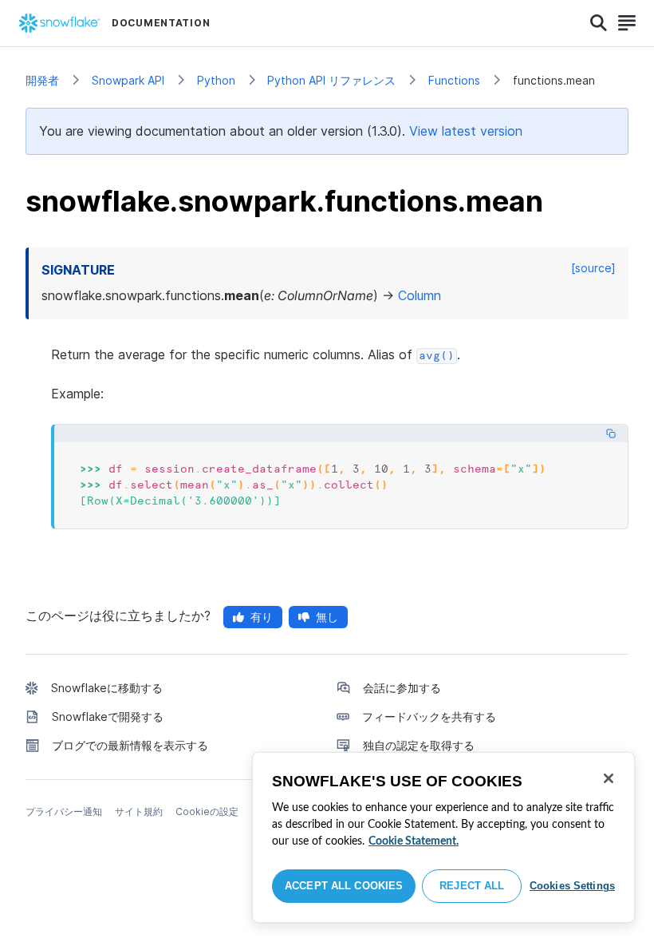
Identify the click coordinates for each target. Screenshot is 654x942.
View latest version (465, 131)
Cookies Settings (572, 886)
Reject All (471, 886)
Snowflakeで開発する (108, 716)
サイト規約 (139, 811)
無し (327, 616)
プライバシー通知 (64, 811)
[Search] (598, 23)
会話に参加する (402, 688)
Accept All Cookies (344, 886)
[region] (443, 837)
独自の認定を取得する (419, 745)
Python (216, 80)
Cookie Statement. (413, 841)
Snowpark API (128, 80)
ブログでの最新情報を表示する (130, 745)
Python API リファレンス (331, 80)
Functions (454, 80)
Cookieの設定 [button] (206, 811)
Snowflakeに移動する (107, 688)
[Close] (608, 778)
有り (261, 616)
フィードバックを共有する (429, 716)
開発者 (42, 80)
